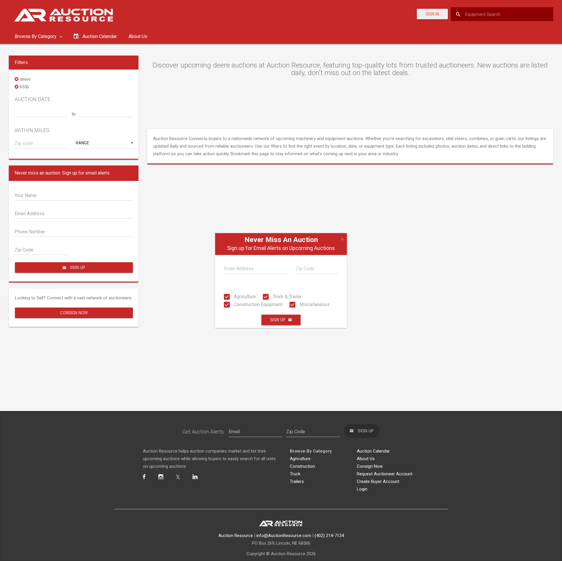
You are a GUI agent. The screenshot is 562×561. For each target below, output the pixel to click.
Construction (302, 466)
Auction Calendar (373, 451)
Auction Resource (235, 535)
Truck (295, 474)
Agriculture (244, 296)
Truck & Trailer (286, 296)
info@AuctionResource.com (283, 535)
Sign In (432, 14)
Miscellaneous (314, 304)
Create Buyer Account (378, 481)
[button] (105, 143)
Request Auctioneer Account (384, 474)
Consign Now (74, 312)
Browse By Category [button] (36, 36)
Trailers (297, 481)
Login (362, 489)
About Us (137, 36)
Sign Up (277, 319)
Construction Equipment (257, 304)
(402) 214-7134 (329, 535)
